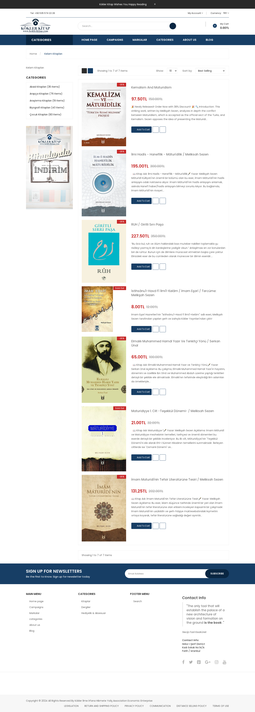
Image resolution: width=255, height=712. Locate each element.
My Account (194, 13)
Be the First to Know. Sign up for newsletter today (58, 576)
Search (137, 601)
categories (35, 619)
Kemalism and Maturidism (151, 87)
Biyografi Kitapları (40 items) (47, 107)
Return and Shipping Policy (101, 706)
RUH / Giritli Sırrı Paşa (147, 224)
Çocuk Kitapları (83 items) (45, 114)
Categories (36, 77)
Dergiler (86, 607)
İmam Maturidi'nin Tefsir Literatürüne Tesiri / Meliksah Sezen (177, 479)
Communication (160, 706)
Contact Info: (190, 640)
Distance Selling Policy (192, 706)
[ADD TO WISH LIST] (155, 129)
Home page (36, 601)
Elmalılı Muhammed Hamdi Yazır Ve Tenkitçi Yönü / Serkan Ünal (175, 343)
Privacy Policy (134, 706)
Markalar (34, 613)
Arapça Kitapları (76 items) (46, 93)
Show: (160, 71)
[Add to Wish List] (203, 24)
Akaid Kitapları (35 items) (45, 86)
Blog (31, 631)
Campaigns (36, 607)
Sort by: (187, 71)
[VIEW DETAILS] (163, 129)
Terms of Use (220, 706)
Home (33, 54)
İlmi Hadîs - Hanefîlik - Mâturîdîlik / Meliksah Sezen (170, 154)
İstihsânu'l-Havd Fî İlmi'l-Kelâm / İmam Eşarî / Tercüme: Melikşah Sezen (173, 293)
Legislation (71, 706)
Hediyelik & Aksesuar (93, 613)
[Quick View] (104, 114)
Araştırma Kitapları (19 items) (47, 100)
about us (34, 625)
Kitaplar (85, 601)
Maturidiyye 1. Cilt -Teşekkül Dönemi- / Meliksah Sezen (172, 411)
